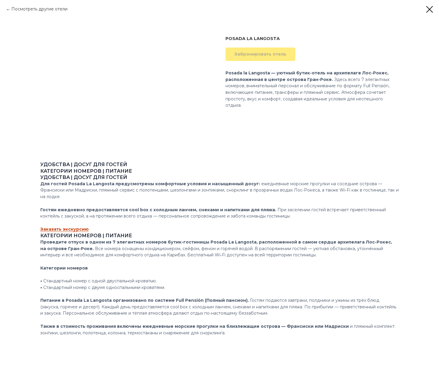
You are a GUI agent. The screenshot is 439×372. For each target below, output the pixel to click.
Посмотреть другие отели (39, 9)
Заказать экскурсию (64, 229)
